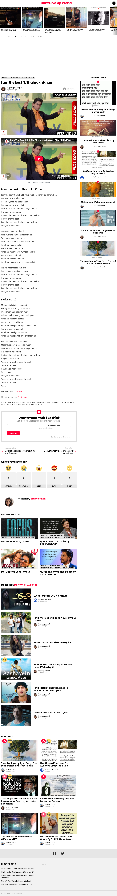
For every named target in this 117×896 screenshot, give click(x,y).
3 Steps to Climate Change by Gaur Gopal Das (98, 231)
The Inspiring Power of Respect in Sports (97, 30)
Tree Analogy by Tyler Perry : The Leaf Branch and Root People (19, 764)
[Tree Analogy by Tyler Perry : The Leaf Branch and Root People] (19, 750)
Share (4, 96)
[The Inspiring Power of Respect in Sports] (98, 17)
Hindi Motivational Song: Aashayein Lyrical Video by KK (53, 666)
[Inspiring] (4, 659)
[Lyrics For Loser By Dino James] (16, 599)
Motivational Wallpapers (52, 535)
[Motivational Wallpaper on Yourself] (98, 189)
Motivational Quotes (64, 537)
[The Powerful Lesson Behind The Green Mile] (10, 17)
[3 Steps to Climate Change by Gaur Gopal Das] (98, 218)
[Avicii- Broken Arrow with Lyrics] (16, 715)
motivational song (12, 405)
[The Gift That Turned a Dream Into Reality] (76, 17)
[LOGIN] (114, 3)
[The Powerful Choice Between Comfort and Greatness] (54, 17)
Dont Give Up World (56, 2)
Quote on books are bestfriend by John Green (98, 141)
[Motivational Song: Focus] (19, 528)
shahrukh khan (30, 405)
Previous (1, 20)
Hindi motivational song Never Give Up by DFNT (55, 619)
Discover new (9, 402)
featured (22, 402)
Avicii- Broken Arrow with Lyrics (51, 712)
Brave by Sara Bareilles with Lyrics (52, 642)
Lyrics (71, 402)
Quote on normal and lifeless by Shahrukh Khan (58, 573)
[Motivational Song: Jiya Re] (19, 559)
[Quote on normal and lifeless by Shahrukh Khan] (58, 559)
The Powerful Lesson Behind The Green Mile (8, 30)
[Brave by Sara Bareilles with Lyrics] (16, 645)
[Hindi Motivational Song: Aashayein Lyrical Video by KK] (16, 669)
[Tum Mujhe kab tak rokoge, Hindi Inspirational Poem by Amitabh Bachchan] (19, 785)
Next (116, 20)
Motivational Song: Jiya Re (15, 571)
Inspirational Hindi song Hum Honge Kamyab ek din (98, 110)
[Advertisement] (58, 59)
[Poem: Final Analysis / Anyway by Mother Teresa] (58, 785)
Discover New (28, 537)
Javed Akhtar (60, 402)
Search (74, 865)
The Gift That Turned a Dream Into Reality (75, 30)
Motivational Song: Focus (15, 541)
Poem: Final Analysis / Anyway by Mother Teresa (57, 800)
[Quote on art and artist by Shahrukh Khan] (58, 528)
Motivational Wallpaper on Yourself (98, 202)
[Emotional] (49, 741)
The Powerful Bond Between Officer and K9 (31, 30)
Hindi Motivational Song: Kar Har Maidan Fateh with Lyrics (51, 689)
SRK (40, 405)
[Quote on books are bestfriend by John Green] (98, 127)
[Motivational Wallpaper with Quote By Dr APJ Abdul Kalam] (58, 823)
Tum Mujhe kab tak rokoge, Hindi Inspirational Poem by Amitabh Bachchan (19, 801)
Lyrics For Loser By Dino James (50, 595)
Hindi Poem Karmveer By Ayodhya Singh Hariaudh (54, 764)
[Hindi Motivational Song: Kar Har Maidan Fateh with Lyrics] (16, 692)
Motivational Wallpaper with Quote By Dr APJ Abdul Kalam (56, 838)
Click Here (18, 391)
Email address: (54, 425)
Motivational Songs (11, 537)
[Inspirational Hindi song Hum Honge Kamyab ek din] (98, 93)
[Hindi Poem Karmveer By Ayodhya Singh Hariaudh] (58, 750)
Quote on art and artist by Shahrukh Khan (54, 543)
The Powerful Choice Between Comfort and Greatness (53, 30)
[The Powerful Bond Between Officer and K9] (32, 17)
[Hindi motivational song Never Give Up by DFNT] (16, 622)
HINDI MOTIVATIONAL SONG (39, 402)
